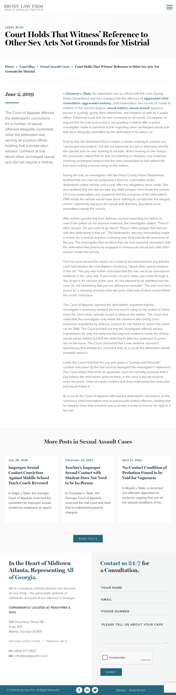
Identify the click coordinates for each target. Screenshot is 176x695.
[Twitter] (95, 690)
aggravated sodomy (96, 103)
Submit (111, 672)
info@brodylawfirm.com (31, 656)
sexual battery (117, 108)
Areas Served (137, 690)
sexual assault (139, 108)
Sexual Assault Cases (55, 67)
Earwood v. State (78, 93)
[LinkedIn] (87, 690)
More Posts (88, 539)
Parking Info (56, 641)
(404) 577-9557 (25, 651)
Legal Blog (27, 67)
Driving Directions (24, 641)
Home (9, 67)
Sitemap (121, 690)
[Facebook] (79, 690)
